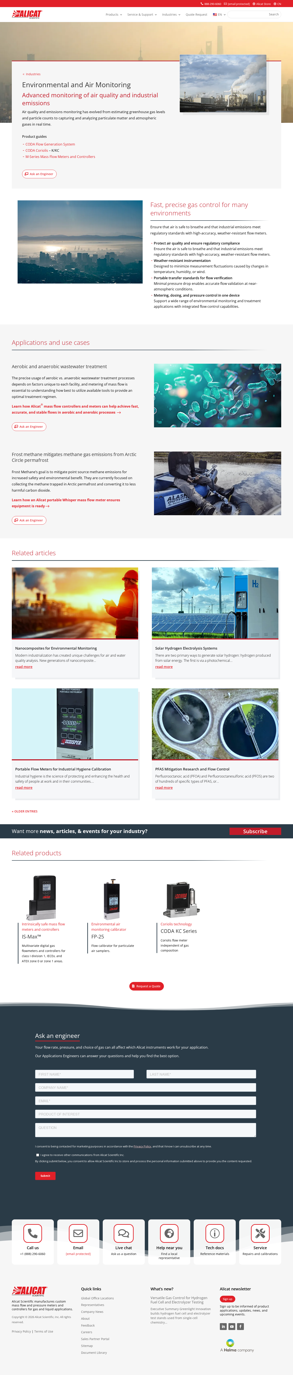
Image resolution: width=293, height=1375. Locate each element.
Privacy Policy (21, 1331)
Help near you (169, 1247)
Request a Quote (148, 986)
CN (279, 4)
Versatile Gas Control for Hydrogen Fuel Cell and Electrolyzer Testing (179, 1300)
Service (260, 1247)
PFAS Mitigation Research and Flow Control (192, 769)
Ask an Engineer (41, 174)
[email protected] (78, 1254)
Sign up (227, 1299)
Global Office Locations (97, 1298)
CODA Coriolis (37, 150)
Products (112, 15)
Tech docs (215, 1247)
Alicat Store (263, 4)
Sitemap (87, 1346)
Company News (92, 1312)
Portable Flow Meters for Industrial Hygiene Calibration (63, 769)
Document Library (94, 1353)
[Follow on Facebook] (240, 1326)
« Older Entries (25, 811)
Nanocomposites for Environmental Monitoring (56, 648)
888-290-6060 (212, 4)
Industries (169, 15)
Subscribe (255, 831)
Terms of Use (43, 1331)
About (85, 1318)
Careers (86, 1332)
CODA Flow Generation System (50, 144)
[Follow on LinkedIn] (223, 1326)
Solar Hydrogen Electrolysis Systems (186, 648)
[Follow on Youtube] (231, 1326)
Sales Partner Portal (95, 1339)
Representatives (92, 1305)
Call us (33, 1247)
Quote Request (196, 15)
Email (78, 1247)
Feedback (88, 1325)
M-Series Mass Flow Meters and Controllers (60, 156)
